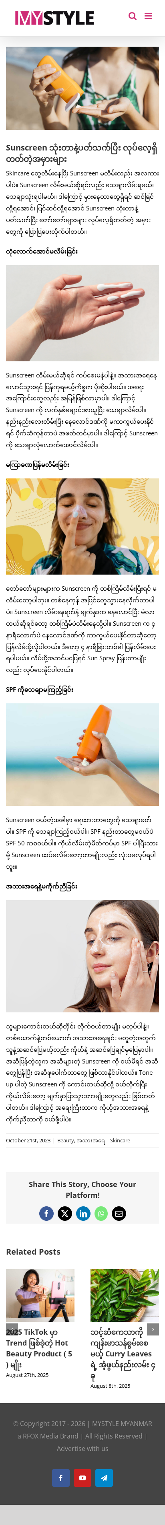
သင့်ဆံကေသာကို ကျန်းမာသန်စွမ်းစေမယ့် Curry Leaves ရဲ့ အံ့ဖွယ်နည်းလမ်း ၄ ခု (114, 1353)
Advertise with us (83, 1448)
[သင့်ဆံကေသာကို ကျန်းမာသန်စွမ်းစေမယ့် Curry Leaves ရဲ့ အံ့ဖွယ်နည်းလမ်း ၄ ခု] (116, 1273)
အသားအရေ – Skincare (103, 1140)
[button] (12, 1329)
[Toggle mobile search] (133, 16)
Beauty (65, 1140)
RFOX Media (40, 1436)
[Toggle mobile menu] (149, 16)
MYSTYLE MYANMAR (122, 1423)
